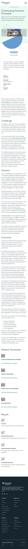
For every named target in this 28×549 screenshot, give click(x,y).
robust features (11, 179)
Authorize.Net (6, 215)
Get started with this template (9, 363)
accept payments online (19, 138)
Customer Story (14, 7)
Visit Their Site (14, 55)
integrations (18, 209)
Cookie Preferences (17, 526)
